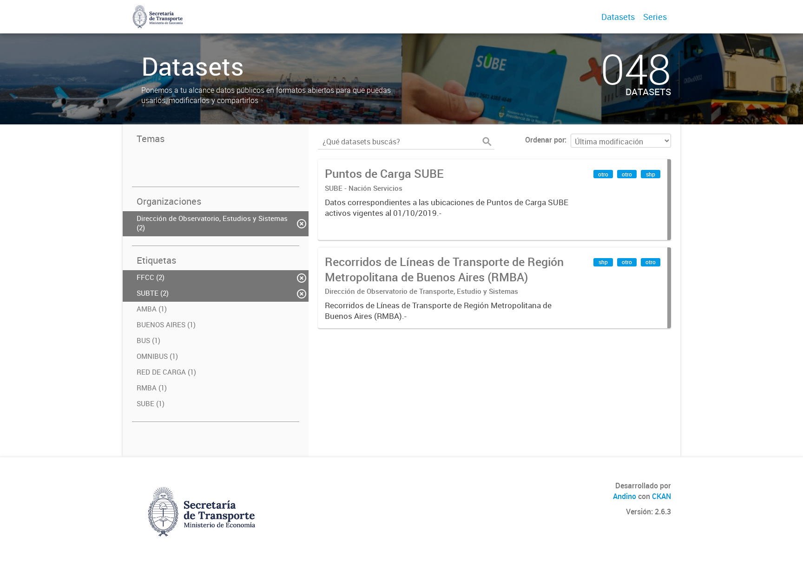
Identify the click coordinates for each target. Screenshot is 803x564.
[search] (487, 141)
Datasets (618, 16)
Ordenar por (545, 139)
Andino (624, 496)
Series (655, 16)
